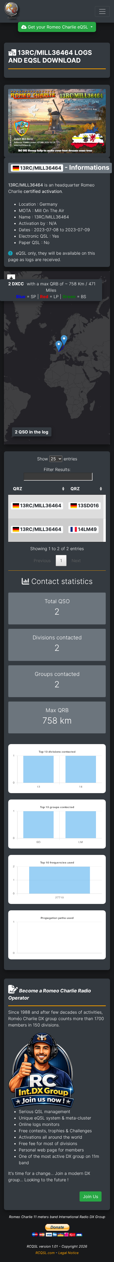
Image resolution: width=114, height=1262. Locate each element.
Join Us (90, 1196)
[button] (64, 340)
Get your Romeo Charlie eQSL (58, 27)
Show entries (57, 458)
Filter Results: (57, 469)
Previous (42, 560)
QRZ (17, 488)
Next (76, 560)
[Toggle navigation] (102, 11)
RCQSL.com (45, 1253)
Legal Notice (68, 1253)
